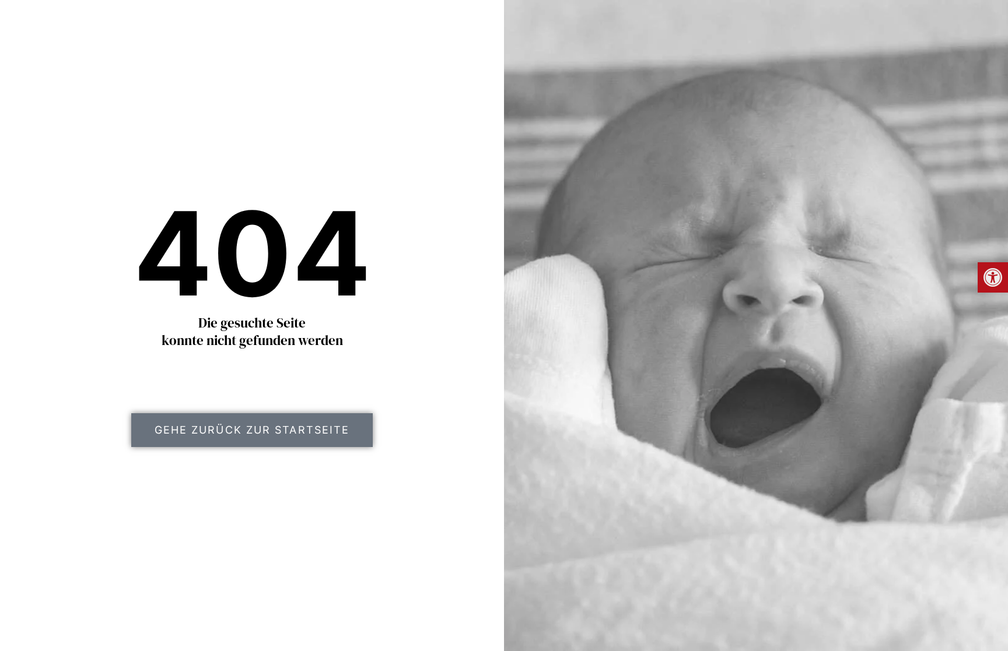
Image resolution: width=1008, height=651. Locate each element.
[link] (993, 277)
